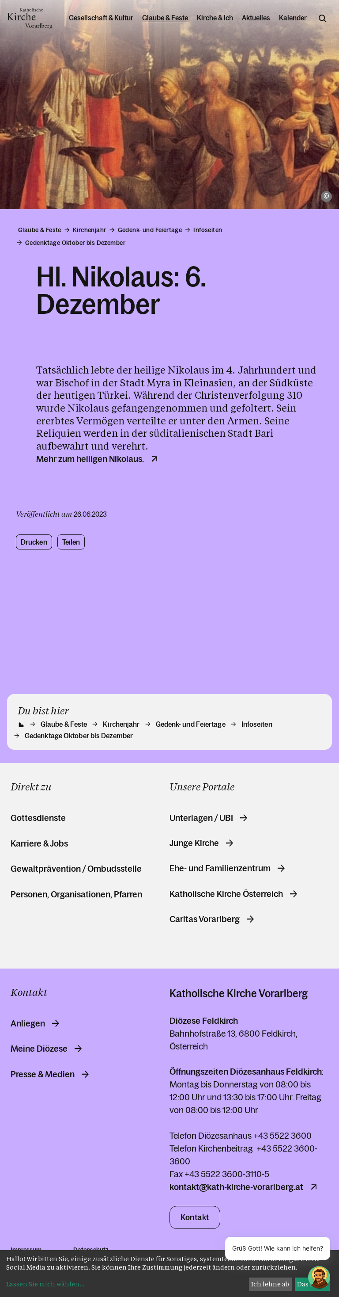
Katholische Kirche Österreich (226, 894)
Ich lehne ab (270, 1284)
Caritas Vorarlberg (205, 919)
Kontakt (195, 1217)
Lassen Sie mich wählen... (45, 1284)
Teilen (71, 542)
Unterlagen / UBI (201, 818)
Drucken (34, 542)
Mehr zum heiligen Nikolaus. (90, 459)
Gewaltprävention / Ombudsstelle (76, 869)
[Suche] (322, 18)
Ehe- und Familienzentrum (220, 868)
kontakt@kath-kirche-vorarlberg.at (236, 1187)
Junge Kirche (194, 843)
